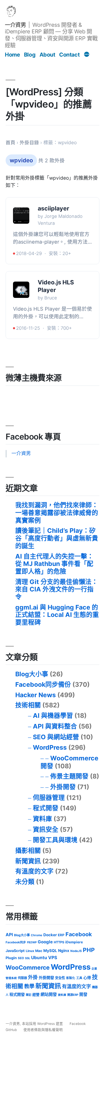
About (47, 54)
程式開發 (45, 808)
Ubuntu (39, 957)
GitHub (11, 1030)
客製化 (70, 978)
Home (12, 54)
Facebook (78, 934)
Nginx (63, 950)
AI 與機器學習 (53, 715)
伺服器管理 (49, 797)
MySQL (50, 950)
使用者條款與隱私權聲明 (43, 1030)
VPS (52, 957)
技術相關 (28, 705)
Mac (38, 951)
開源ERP (72, 995)
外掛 (33, 977)
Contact (69, 54)
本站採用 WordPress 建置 (43, 1024)
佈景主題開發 (69, 776)
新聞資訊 (28, 861)
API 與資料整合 (55, 726)
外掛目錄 (29, 143)
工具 (79, 978)
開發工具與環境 (55, 840)
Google (45, 941)
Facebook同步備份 (43, 684)
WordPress (50, 747)
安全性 (60, 978)
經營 (36, 994)
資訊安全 (45, 829)
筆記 (28, 995)
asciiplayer (53, 208)
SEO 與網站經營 (56, 737)
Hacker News (35, 695)
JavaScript (15, 950)
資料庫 (42, 819)
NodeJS (76, 951)
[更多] (87, 55)
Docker (50, 934)
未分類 (24, 882)
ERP (61, 935)
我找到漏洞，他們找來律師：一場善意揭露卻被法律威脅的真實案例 (56, 512)
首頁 (10, 143)
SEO (21, 958)
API (9, 934)
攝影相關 (28, 850)
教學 (29, 986)
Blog (29, 54)
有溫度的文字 (34, 871)
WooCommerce (28, 967)
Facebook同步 (16, 942)
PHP (89, 949)
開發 (83, 994)
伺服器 (22, 978)
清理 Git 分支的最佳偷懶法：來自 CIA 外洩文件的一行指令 (56, 589)
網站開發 (49, 994)
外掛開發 (63, 787)
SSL (27, 958)
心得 (87, 977)
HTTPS (59, 942)
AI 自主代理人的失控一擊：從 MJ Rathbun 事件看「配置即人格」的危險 (54, 563)
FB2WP (32, 942)
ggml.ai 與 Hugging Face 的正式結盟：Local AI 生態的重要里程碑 (57, 614)
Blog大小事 (31, 674)
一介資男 (15, 24)
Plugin (11, 958)
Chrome (36, 935)
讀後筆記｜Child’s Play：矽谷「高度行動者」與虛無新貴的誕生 (56, 538)
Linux (30, 951)
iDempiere (74, 942)
